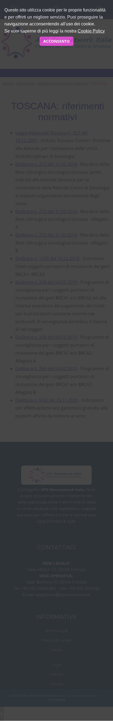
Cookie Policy (91, 31)
